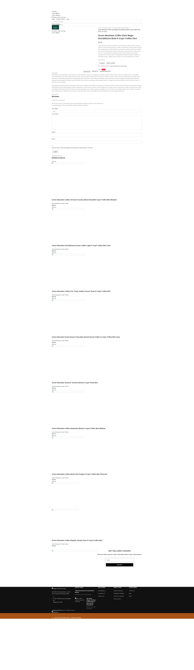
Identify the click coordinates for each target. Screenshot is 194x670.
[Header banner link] (97, 335)
